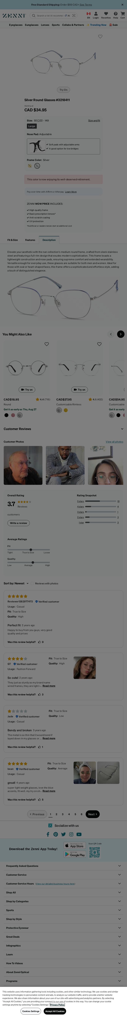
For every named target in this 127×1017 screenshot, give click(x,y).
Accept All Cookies (55, 1011)
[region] (63, 1002)
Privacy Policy (57, 1004)
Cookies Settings (30, 1011)
